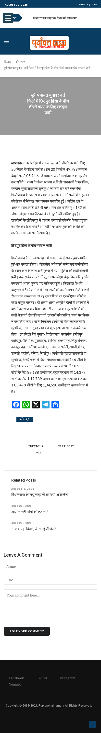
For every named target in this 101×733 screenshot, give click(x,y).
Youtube (15, 684)
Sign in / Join (88, 4)
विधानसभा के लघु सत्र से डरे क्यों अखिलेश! (55, 18)
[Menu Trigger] (8, 18)
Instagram (67, 678)
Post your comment (27, 631)
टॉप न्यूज (20, 61)
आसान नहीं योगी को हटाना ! (29, 512)
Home (7, 61)
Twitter (41, 678)
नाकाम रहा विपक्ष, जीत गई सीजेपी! (33, 529)
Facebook (16, 678)
